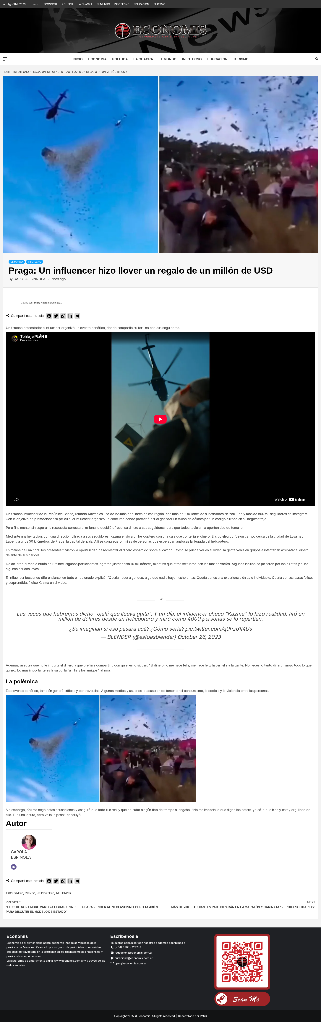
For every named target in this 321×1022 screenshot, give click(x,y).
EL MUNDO (103, 4)
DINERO (18, 893)
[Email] (14, 867)
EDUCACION (141, 4)
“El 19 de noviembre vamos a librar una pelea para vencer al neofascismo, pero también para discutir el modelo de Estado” (82, 907)
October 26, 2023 (199, 637)
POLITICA (67, 4)
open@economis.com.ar (130, 963)
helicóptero (45, 893)
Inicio (36, 4)
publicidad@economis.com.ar (133, 958)
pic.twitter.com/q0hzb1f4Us (218, 629)
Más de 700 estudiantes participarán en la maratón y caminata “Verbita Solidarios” (243, 905)
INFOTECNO (121, 4)
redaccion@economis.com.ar (133, 952)
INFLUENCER (63, 893)
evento (30, 893)
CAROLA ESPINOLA (30, 279)
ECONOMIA (50, 4)
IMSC (203, 1016)
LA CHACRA (85, 4)
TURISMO (159, 4)
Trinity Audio (40, 302)
